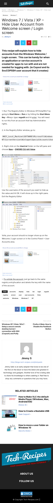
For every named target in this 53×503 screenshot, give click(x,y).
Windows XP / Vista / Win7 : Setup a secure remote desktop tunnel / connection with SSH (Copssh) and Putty (13, 329)
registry (5, 295)
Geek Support (24, 414)
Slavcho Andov (24, 431)
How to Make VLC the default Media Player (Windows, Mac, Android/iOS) (33, 399)
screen (13, 295)
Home (4, 10)
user (20, 295)
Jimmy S (7, 37)
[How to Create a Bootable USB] (9, 414)
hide (27, 292)
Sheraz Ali (22, 405)
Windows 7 (21, 10)
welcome (6, 298)
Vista (39, 295)
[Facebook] (17, 42)
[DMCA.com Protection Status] (26, 494)
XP (33, 298)
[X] (23, 42)
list (34, 292)
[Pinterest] (28, 42)
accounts (13, 292)
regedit (46, 292)
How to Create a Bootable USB (33, 411)
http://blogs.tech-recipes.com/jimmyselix (26, 362)
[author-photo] (26, 355)
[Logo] (26, 466)
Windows (11, 10)
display (21, 292)
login (39, 292)
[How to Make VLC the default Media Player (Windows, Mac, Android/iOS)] (9, 400)
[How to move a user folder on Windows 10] (9, 428)
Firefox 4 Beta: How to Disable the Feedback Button (42, 326)
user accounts (29, 295)
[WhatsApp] (34, 42)
